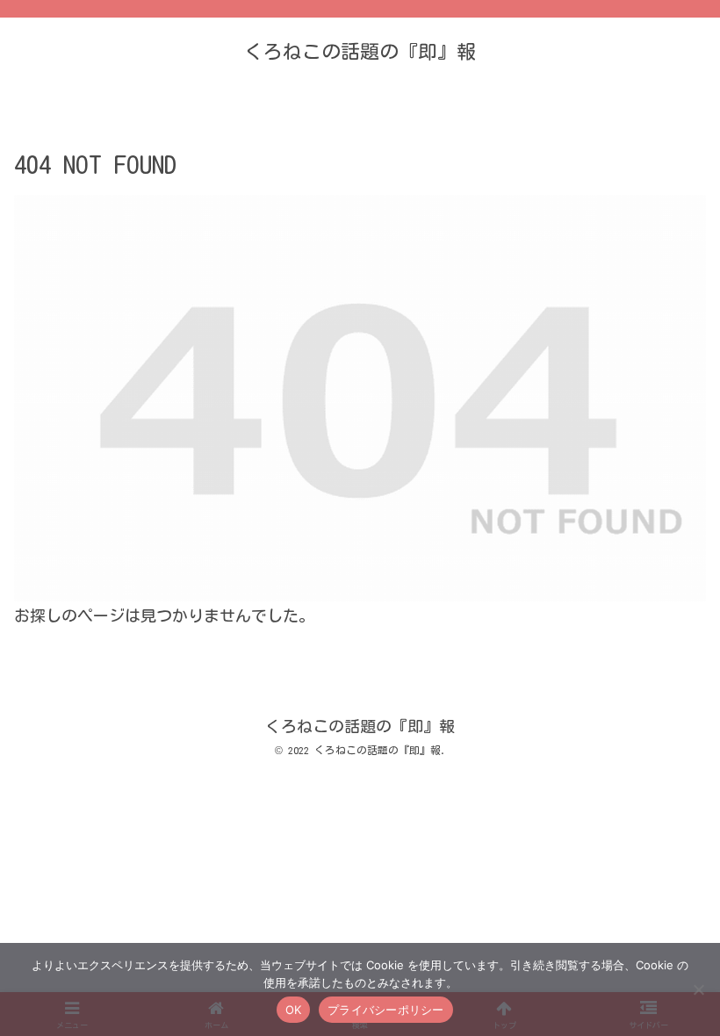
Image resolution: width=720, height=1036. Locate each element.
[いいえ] (698, 989)
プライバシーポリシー (386, 1010)
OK (293, 1010)
